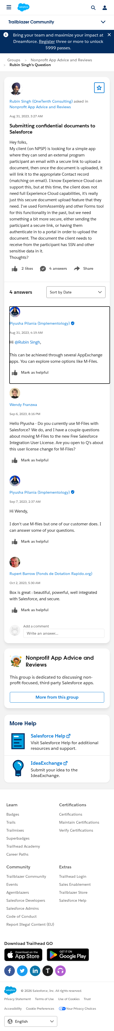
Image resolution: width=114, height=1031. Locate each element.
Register (47, 41)
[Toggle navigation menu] (103, 22)
